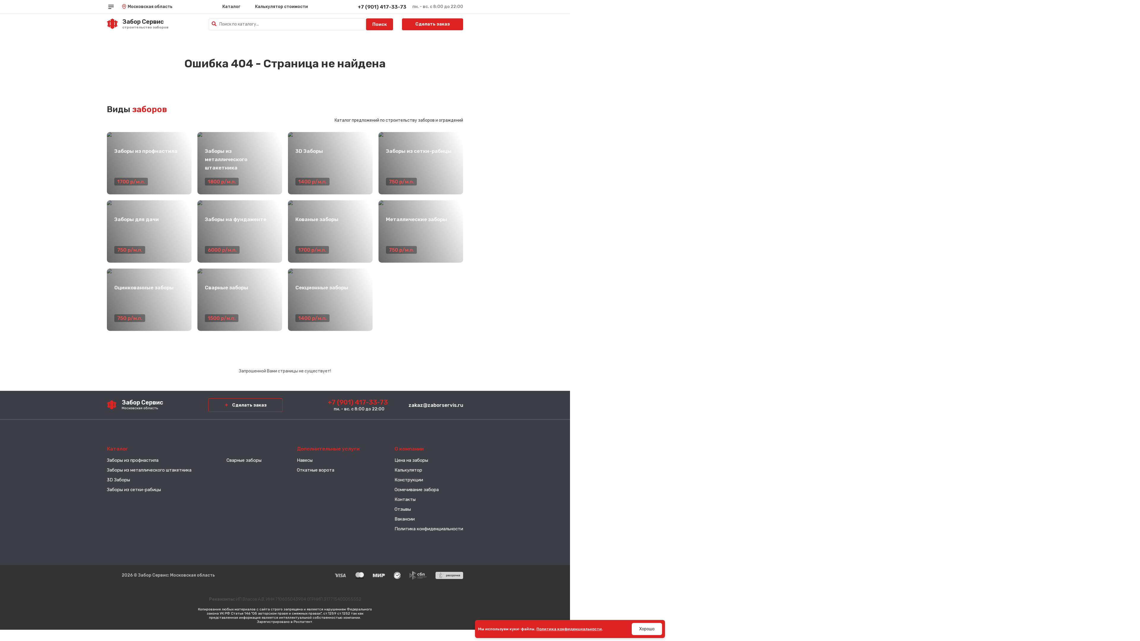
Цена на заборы (411, 460)
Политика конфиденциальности (429, 528)
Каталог (231, 6)
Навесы (305, 460)
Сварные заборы (244, 460)
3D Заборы (118, 480)
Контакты (405, 499)
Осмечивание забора (417, 489)
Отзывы (403, 509)
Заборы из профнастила (133, 460)
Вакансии (405, 519)
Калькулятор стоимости (281, 6)
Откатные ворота (315, 470)
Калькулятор (408, 470)
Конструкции (409, 480)
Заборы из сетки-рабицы (134, 489)
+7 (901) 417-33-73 (382, 7)
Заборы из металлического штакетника (149, 470)
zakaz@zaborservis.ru (435, 405)
